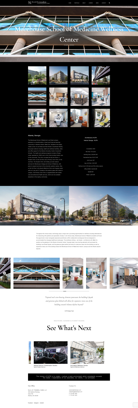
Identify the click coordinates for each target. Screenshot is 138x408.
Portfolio (76, 2)
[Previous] (4, 273)
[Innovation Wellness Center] (87, 352)
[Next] (133, 273)
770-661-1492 (73, 393)
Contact (104, 2)
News (97, 2)
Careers (91, 2)
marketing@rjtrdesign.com (75, 391)
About (84, 2)
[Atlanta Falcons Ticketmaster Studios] (51, 352)
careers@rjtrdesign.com (75, 390)
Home (70, 2)
